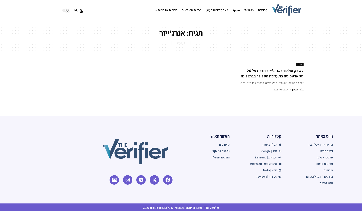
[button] (81, 11)
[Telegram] (141, 180)
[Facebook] (168, 180)
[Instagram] (127, 180)
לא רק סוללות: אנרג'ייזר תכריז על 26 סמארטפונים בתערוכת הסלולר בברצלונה (272, 73)
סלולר (300, 64)
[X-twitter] (154, 180)
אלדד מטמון (298, 89)
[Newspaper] (114, 180)
